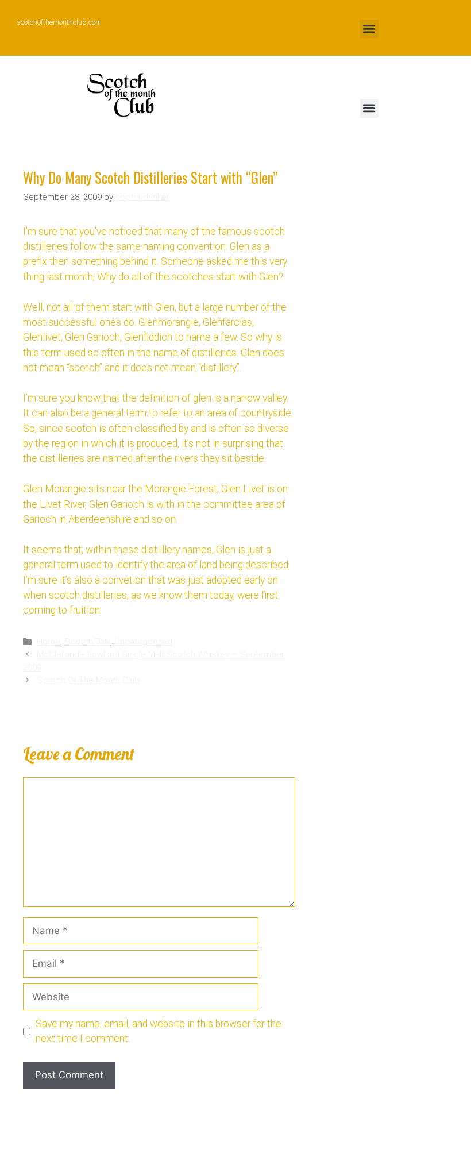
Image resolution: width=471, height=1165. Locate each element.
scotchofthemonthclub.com (59, 22)
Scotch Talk (87, 641)
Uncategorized (143, 641)
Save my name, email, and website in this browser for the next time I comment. (158, 1031)
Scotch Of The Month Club (88, 680)
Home (48, 641)
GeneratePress (328, 1147)
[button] (369, 29)
